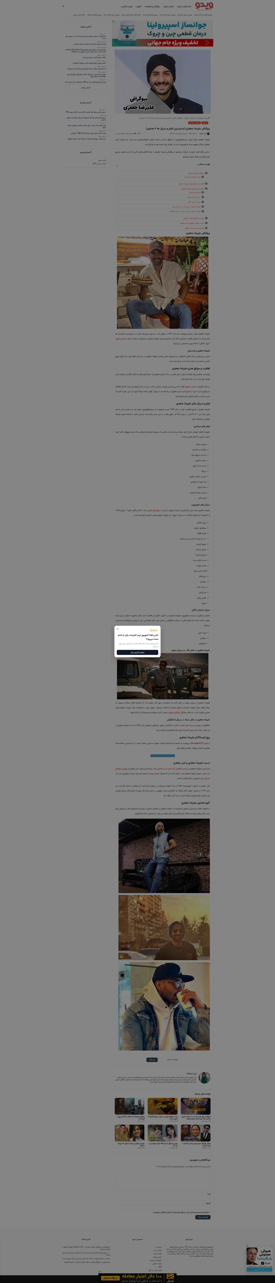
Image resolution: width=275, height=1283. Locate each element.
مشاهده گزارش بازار (137, 652)
